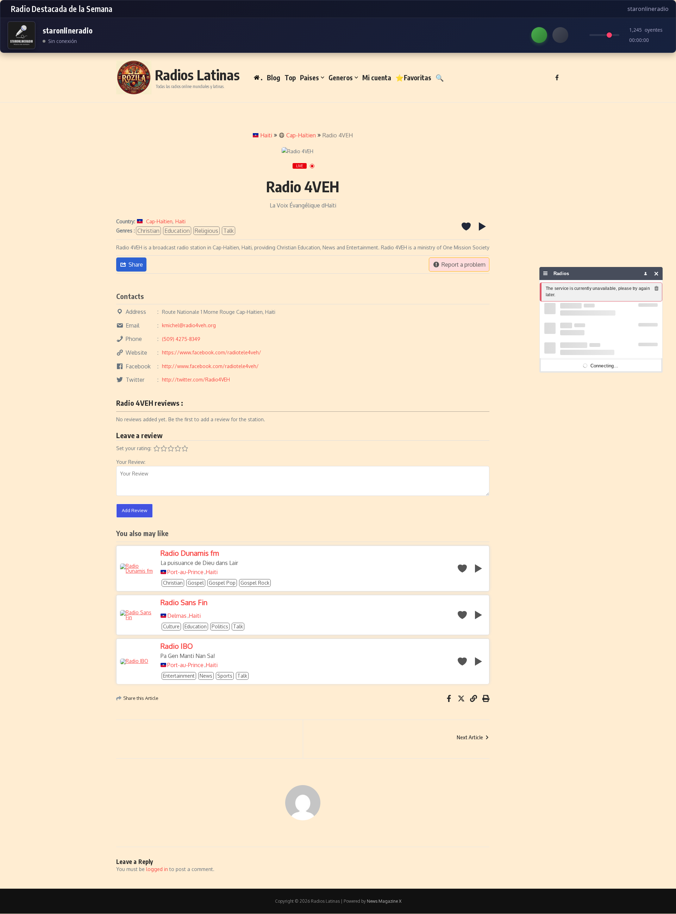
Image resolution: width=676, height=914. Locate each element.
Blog (273, 77)
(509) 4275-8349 (181, 339)
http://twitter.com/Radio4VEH (196, 380)
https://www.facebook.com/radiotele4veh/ (211, 352)
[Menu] (545, 273)
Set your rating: (133, 448)
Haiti (266, 135)
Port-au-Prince (185, 572)
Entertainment (179, 676)
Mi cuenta (376, 77)
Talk (228, 230)
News (206, 676)
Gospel (196, 583)
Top (290, 77)
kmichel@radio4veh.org (189, 325)
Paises (309, 77)
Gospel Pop (222, 583)
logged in (157, 869)
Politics (220, 626)
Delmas (177, 615)
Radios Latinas (197, 74)
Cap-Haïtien (301, 135)
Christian (148, 230)
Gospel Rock (254, 583)
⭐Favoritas (413, 77)
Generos (340, 77)
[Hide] (656, 273)
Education (177, 230)
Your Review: (130, 462)
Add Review (134, 510)
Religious (206, 230)
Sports (224, 676)
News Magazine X (384, 901)
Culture (171, 626)
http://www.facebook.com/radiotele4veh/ (210, 366)
